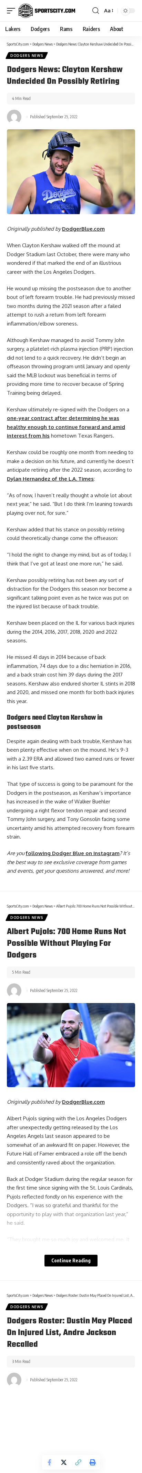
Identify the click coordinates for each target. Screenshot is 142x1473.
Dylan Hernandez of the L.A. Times (50, 478)
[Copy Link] (78, 1462)
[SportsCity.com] (47, 10)
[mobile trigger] (13, 10)
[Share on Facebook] (49, 1462)
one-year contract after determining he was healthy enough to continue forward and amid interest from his (66, 427)
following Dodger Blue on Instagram (73, 853)
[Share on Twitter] (64, 1462)
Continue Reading (71, 1260)
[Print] (92, 1462)
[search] (96, 10)
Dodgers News (26, 55)
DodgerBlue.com (83, 229)
